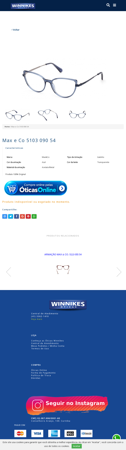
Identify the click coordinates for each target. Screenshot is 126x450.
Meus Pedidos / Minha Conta (48, 346)
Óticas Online (39, 370)
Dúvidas (36, 378)
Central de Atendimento (45, 343)
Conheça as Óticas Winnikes (47, 340)
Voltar (16, 29)
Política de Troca (41, 375)
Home (7, 126)
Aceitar (76, 446)
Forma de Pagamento (43, 372)
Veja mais (36, 319)
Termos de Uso (40, 348)
